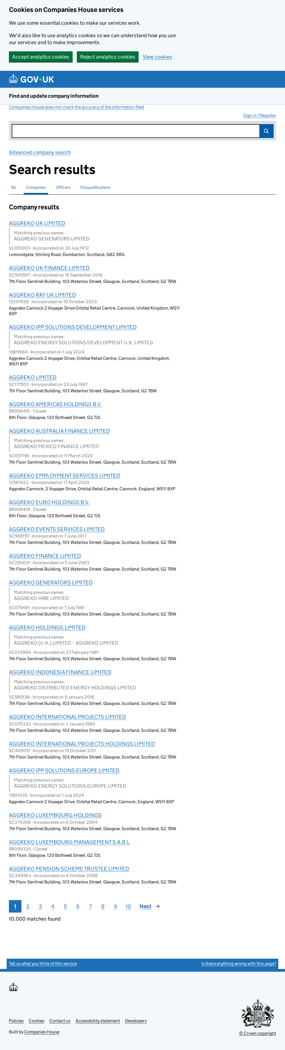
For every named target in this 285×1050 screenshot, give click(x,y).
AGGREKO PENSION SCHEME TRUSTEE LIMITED (69, 868)
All (13, 187)
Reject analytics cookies (107, 57)
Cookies (36, 1020)
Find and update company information (54, 96)
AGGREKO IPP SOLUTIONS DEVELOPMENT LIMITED (73, 327)
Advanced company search (40, 152)
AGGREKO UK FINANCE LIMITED (49, 268)
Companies (36, 187)
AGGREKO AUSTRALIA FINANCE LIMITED (59, 431)
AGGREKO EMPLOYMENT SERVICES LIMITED (64, 475)
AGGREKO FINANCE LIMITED (45, 555)
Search (267, 131)
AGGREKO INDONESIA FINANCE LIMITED (60, 672)
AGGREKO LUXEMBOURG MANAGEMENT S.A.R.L (69, 842)
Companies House (41, 1031)
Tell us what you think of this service (43, 963)
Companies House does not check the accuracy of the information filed (76, 107)
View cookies (157, 56)
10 (128, 906)
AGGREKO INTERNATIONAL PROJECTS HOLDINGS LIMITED (82, 743)
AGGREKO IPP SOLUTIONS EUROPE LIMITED (64, 770)
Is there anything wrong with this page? (239, 963)
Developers (136, 1020)
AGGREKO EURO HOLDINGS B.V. (49, 502)
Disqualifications (95, 187)
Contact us (59, 1020)
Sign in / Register (259, 115)
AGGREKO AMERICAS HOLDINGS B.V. (55, 404)
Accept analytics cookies (40, 57)
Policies (16, 1020)
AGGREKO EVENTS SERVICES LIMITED (57, 529)
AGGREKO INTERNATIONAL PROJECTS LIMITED (67, 717)
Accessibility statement (97, 1020)
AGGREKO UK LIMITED (37, 223)
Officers (63, 187)
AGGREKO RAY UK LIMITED (42, 295)
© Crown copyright (257, 1033)
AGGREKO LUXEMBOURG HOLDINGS (55, 815)
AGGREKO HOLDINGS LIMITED (47, 627)
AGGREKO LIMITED (32, 377)
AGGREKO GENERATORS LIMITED (51, 582)
